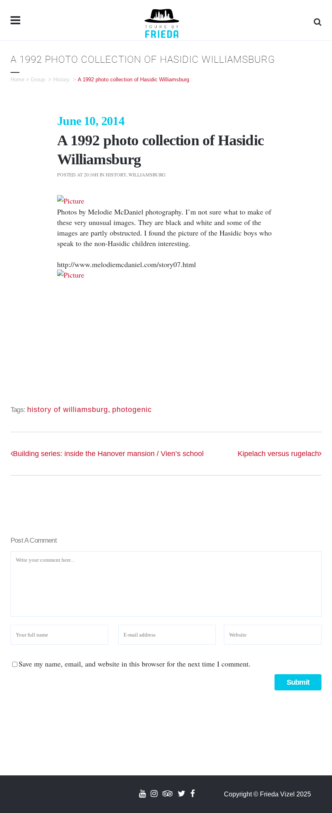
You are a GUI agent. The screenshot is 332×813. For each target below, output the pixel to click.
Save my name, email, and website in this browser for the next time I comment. (135, 664)
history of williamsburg (67, 409)
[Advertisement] (166, 336)
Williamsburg (147, 174)
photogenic (132, 409)
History (61, 79)
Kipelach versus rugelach (278, 454)
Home (17, 79)
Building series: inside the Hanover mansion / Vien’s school (108, 454)
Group (38, 79)
